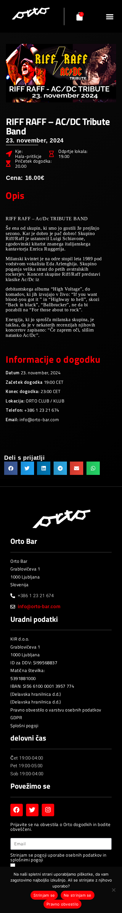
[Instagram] (48, 810)
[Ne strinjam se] (113, 891)
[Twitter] (32, 810)
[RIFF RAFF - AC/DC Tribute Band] (61, 73)
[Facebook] (16, 810)
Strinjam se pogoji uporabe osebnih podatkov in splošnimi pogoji (58, 858)
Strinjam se (44, 895)
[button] (110, 16)
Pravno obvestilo (62, 904)
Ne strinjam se (78, 895)
